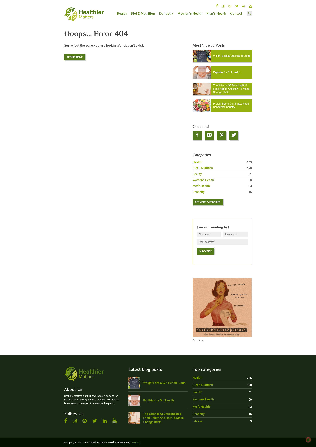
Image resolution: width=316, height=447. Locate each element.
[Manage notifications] (308, 439)
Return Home (75, 57)
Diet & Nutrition (143, 13)
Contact (236, 13)
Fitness (222, 421)
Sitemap (136, 442)
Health (122, 13)
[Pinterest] (221, 135)
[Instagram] (209, 135)
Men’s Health (216, 13)
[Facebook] (197, 135)
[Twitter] (233, 135)
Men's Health (222, 186)
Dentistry (166, 13)
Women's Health (222, 180)
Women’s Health (190, 13)
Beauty (222, 174)
